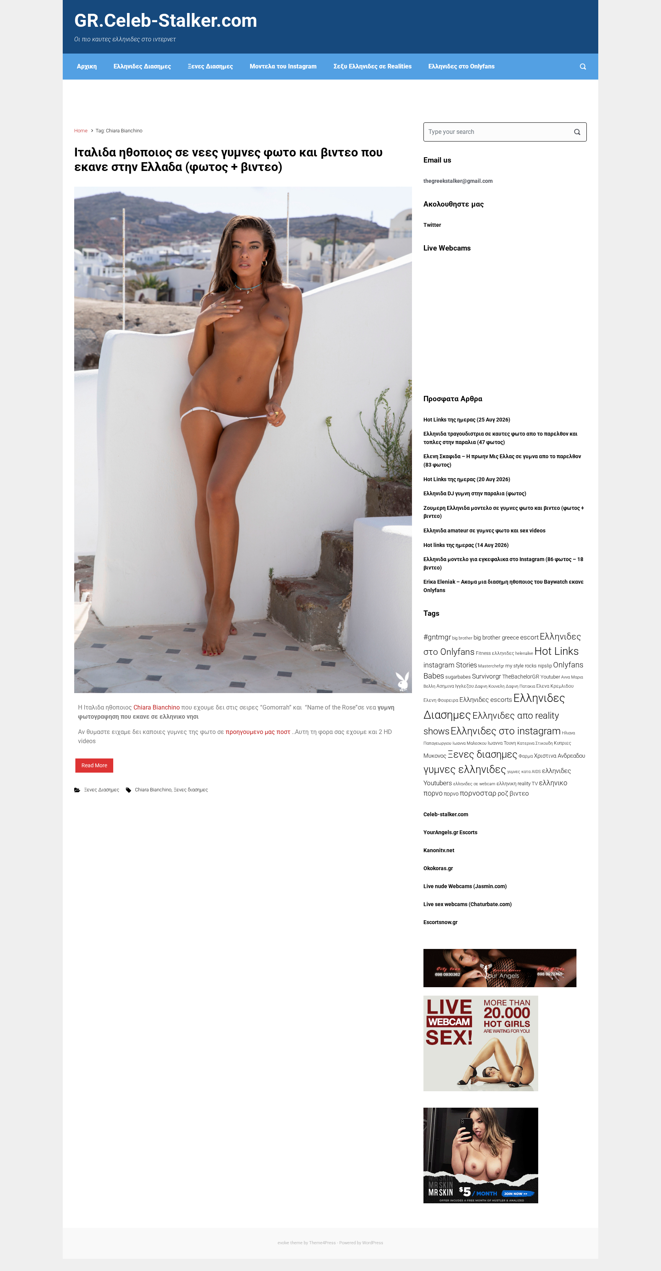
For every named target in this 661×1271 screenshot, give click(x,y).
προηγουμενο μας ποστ (258, 732)
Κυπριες (562, 743)
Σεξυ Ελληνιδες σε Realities (373, 66)
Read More (94, 765)
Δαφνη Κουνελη (490, 686)
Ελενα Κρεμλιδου (554, 686)
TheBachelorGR (520, 677)
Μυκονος (434, 755)
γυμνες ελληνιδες (464, 769)
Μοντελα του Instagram (283, 66)
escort (529, 637)
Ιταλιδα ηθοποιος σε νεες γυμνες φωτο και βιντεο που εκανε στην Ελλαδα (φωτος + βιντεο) (228, 159)
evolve (283, 1242)
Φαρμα (526, 756)
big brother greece (496, 637)
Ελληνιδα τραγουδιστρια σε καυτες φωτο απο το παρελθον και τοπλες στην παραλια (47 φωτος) (500, 438)
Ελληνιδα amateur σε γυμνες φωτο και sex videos (484, 530)
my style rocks (521, 666)
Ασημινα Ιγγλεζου (455, 686)
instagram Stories (450, 665)
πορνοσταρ (478, 793)
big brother (462, 638)
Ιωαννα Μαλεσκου (470, 743)
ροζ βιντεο (513, 793)
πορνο (451, 794)
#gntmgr (437, 637)
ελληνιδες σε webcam (474, 783)
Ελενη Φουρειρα (440, 700)
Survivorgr (486, 676)
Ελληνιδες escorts (485, 699)
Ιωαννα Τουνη (502, 743)
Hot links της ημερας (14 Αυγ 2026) (466, 545)
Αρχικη (87, 66)
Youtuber (550, 677)
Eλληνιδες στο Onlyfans (461, 66)
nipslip (545, 666)
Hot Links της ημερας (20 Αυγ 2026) (466, 479)
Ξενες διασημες (191, 790)
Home (81, 130)
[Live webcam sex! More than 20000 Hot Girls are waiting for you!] (480, 1043)
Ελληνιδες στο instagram (506, 731)
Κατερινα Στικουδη (535, 743)
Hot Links (556, 651)
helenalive (524, 653)
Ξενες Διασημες (210, 66)
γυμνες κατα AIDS (524, 771)
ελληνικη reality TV (517, 783)
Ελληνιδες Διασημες (142, 66)
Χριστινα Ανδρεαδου (559, 755)
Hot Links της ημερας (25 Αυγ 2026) (466, 420)
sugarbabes (458, 677)
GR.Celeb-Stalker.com (165, 20)
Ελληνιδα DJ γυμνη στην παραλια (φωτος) (474, 493)
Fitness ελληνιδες (495, 653)
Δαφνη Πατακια (520, 686)
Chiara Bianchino (157, 707)
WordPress (372, 1242)
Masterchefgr (491, 666)
